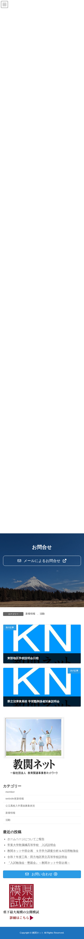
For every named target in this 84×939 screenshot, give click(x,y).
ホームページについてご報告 (25, 839)
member (10, 792)
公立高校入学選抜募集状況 (20, 805)
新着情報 (30, 613)
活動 (42, 613)
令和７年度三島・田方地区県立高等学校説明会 (37, 856)
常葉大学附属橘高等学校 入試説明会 (31, 845)
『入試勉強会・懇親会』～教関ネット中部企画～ (38, 862)
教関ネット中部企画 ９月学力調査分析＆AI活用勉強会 (42, 851)
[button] (42, 561)
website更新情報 (15, 798)
